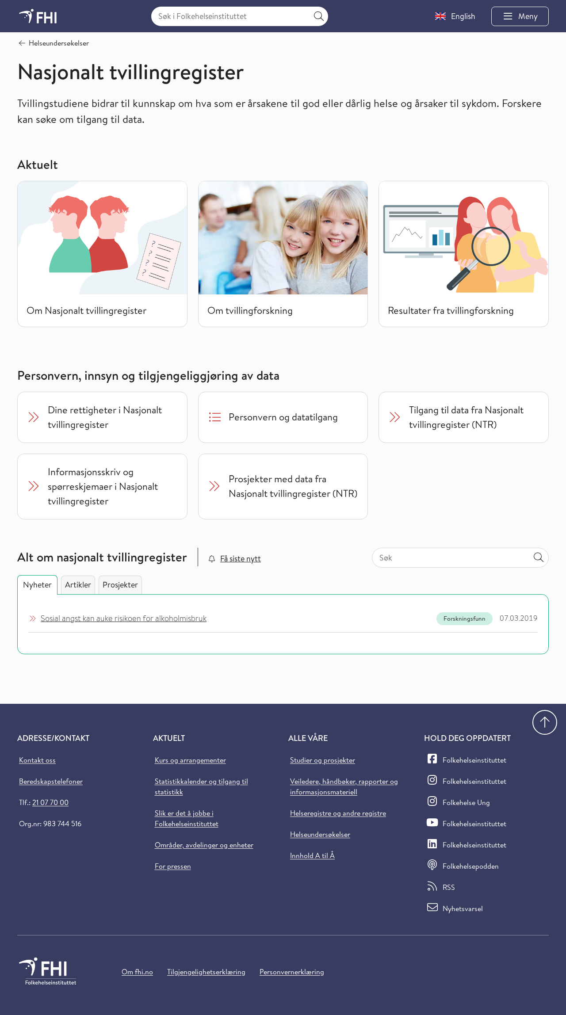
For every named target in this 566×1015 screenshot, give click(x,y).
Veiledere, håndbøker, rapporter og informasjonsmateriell (344, 786)
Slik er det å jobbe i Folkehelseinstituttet (186, 818)
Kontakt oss (37, 760)
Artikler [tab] (78, 584)
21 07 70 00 (50, 802)
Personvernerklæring (292, 972)
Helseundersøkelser (320, 834)
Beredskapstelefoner (51, 781)
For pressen (173, 866)
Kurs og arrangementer (190, 760)
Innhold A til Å (312, 855)
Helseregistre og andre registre (338, 813)
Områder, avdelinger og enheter (204, 845)
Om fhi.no (137, 972)
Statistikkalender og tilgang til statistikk (201, 786)
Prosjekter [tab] (120, 584)
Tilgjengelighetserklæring (206, 972)
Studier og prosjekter (322, 760)
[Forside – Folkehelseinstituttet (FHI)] (37, 16)
